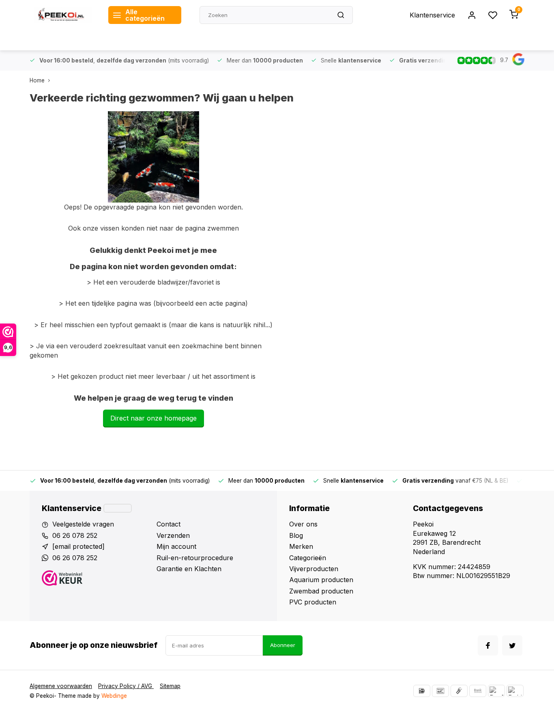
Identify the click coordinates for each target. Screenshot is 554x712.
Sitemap (170, 686)
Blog (296, 535)
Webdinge (114, 696)
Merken (301, 546)
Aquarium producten (321, 580)
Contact (168, 524)
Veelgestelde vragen (83, 524)
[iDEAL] (421, 691)
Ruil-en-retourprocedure (195, 558)
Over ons (303, 524)
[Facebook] (488, 645)
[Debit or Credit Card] (515, 691)
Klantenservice (432, 15)
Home (37, 80)
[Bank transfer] (477, 691)
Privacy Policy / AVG (126, 686)
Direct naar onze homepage (153, 418)
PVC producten (312, 602)
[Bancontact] (440, 691)
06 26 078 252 (74, 535)
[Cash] (459, 691)
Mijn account (176, 546)
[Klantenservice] (117, 508)
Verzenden (173, 535)
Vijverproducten (313, 569)
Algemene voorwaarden (61, 686)
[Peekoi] (63, 15)
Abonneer (282, 645)
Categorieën (307, 558)
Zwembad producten (321, 591)
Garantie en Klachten (189, 569)
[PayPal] (496, 691)
